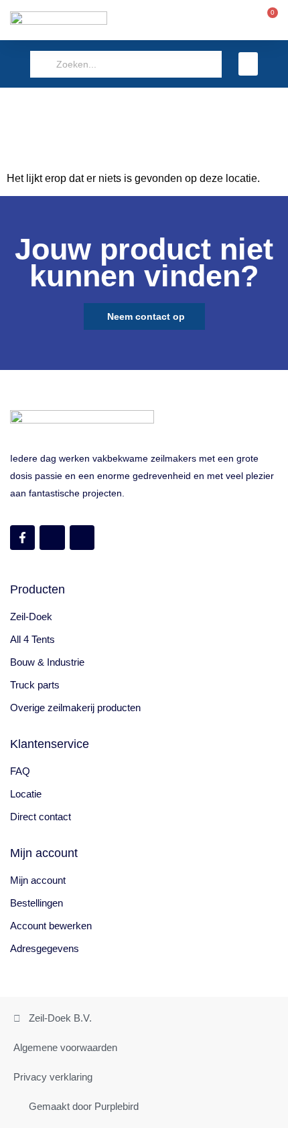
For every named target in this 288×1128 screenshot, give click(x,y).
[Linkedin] (82, 537)
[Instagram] (52, 537)
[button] (248, 64)
